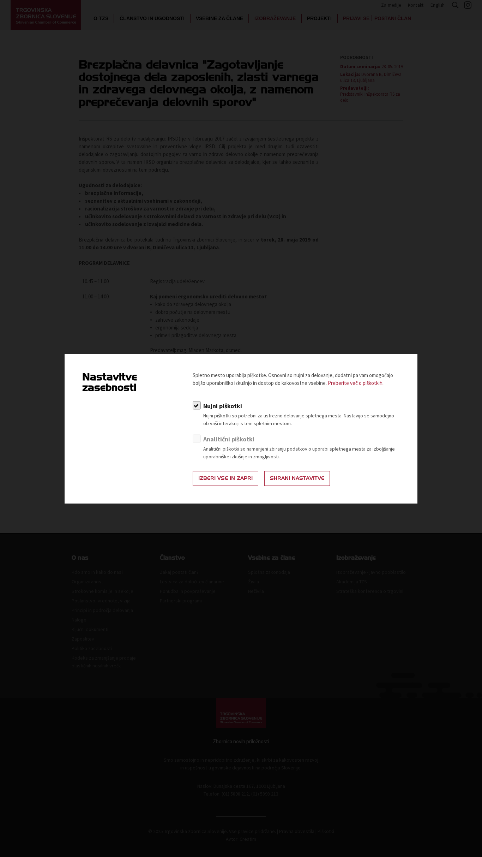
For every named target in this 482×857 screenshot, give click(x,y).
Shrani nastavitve (297, 478)
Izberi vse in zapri (225, 478)
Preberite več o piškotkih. (356, 383)
